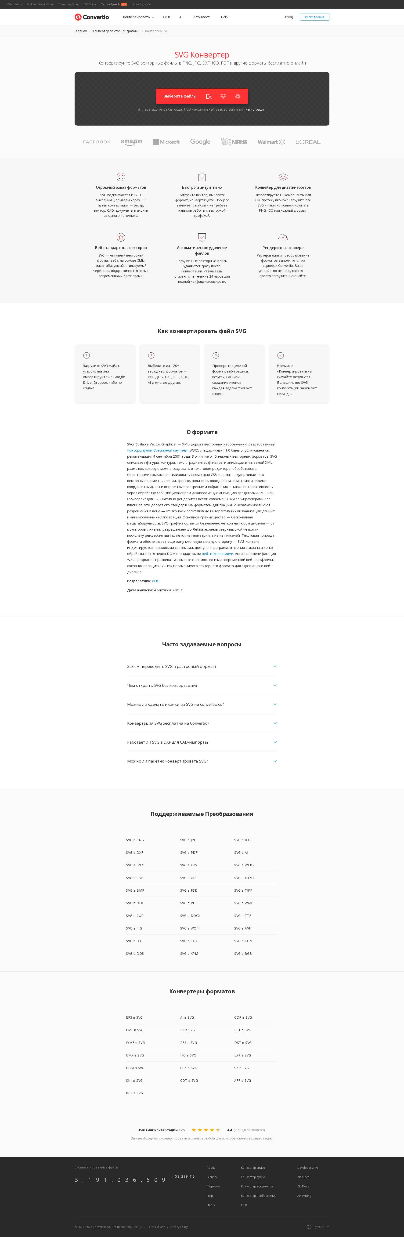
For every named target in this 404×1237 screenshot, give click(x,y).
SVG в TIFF (243, 890)
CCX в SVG (188, 1068)
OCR (166, 17)
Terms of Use (156, 1227)
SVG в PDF (189, 852)
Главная (81, 31)
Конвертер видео (253, 1168)
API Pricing (304, 1196)
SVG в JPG (188, 840)
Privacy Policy (179, 1227)
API (181, 17)
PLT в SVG (242, 1030)
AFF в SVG (242, 1080)
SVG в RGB (243, 953)
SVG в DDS (135, 953)
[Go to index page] (92, 16)
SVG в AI (241, 852)
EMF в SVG (135, 1030)
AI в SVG (187, 1017)
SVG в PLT (188, 903)
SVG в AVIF (243, 928)
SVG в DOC (135, 903)
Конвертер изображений (259, 1196)
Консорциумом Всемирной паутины (157, 450)
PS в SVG (187, 1030)
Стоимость (203, 17)
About (211, 1168)
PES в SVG (188, 1042)
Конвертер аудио (253, 1177)
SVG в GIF (188, 877)
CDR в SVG (243, 1017)
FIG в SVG (188, 1055)
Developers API (307, 1168)
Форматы (213, 1186)
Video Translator (142, 4)
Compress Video (69, 4)
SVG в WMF (243, 903)
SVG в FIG (134, 928)
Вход (289, 17)
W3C (155, 581)
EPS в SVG (134, 1017)
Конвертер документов (257, 1186)
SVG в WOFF (190, 928)
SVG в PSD (189, 890)
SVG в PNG (135, 840)
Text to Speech (110, 4)
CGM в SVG (135, 1068)
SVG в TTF (242, 915)
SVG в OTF (135, 941)
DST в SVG (243, 1042)
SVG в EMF (135, 877)
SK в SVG (241, 1068)
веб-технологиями (217, 553)
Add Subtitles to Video (40, 4)
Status (211, 1205)
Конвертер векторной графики (116, 31)
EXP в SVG (242, 1055)
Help (224, 17)
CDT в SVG (189, 1080)
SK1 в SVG (134, 1080)
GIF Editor (90, 4)
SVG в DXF (134, 852)
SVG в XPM (189, 953)
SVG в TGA (189, 941)
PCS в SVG (134, 1093)
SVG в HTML (244, 877)
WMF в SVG (135, 1042)
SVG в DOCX (190, 915)
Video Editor (14, 4)
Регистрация (315, 17)
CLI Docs (303, 1186)
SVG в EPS (188, 865)
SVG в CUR (135, 915)
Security (212, 1177)
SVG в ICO (242, 840)
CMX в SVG (135, 1055)
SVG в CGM (243, 941)
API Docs (303, 1177)
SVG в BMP (135, 890)
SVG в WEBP (244, 865)
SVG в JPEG (135, 865)
